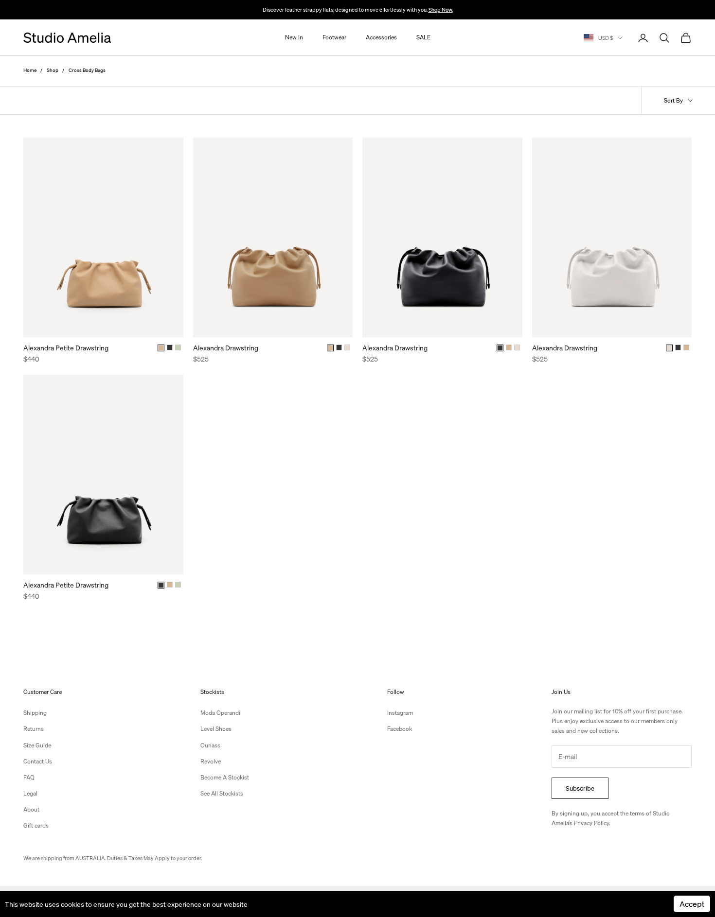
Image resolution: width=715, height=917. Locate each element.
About (31, 809)
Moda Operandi (220, 712)
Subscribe (580, 788)
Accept (691, 904)
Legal (30, 793)
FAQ (29, 777)
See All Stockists (221, 793)
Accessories (381, 37)
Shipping (35, 712)
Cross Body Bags (87, 70)
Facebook (399, 728)
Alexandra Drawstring (225, 347)
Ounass (210, 745)
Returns (33, 728)
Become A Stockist (224, 777)
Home (29, 70)
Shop (52, 70)
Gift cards (36, 825)
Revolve (210, 761)
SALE (423, 37)
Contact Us (37, 761)
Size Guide (37, 745)
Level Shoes (216, 728)
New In (294, 37)
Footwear (334, 37)
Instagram (400, 712)
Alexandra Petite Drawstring (65, 347)
